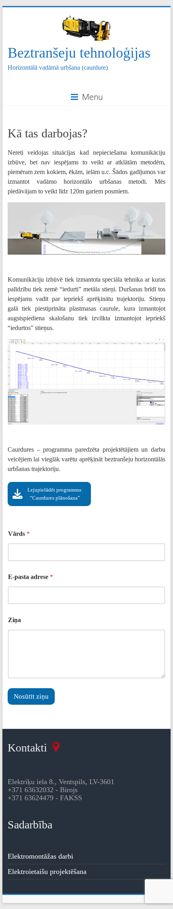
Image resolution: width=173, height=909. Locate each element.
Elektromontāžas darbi (40, 856)
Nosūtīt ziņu (31, 696)
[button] (49, 494)
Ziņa (14, 619)
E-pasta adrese (30, 576)
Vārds (19, 533)
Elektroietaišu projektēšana (47, 871)
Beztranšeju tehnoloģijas (79, 53)
